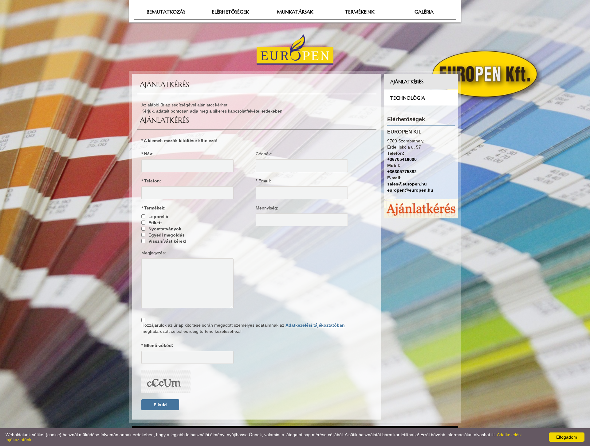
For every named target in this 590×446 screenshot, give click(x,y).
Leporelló (158, 216)
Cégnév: (264, 153)
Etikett (155, 222)
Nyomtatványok (164, 228)
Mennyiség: (267, 207)
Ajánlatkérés (406, 81)
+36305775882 (402, 171)
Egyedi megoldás (166, 235)
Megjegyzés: (153, 252)
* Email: (263, 180)
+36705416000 (402, 159)
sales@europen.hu (407, 183)
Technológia (407, 98)
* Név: (147, 153)
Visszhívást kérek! (167, 241)
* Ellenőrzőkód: (157, 345)
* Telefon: (151, 180)
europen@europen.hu (410, 190)
